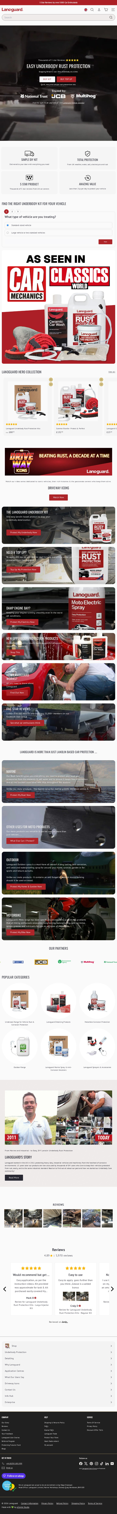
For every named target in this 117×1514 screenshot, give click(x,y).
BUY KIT (47, 79)
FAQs (46, 1426)
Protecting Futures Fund (11, 1445)
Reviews (5, 1426)
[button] (13, 1218)
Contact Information (29, 1503)
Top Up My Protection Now (23, 569)
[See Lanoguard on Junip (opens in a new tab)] (65, 1322)
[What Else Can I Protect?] (58, 827)
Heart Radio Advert (51, 1441)
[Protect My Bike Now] (58, 919)
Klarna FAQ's (49, 1430)
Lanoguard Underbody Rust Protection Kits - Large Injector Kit (31, 1305)
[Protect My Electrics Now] (58, 608)
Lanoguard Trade (50, 1434)
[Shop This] (58, 646)
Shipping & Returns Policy (54, 1423)
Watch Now (58, 497)
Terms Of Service (93, 1423)
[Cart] (106, 9)
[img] (35, 1298)
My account (48, 1445)
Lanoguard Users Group (89, 1468)
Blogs (4, 1449)
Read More (14, 1177)
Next (105, 242)
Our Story (5, 1423)
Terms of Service (95, 1503)
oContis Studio (23, 1507)
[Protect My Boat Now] (58, 781)
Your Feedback (7, 1434)
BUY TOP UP (66, 79)
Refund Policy (62, 1503)
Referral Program (8, 1441)
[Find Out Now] (58, 681)
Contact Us (6, 1430)
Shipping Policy (78, 1503)
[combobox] (58, 17)
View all (111, 372)
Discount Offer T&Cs (95, 1430)
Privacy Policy (92, 1426)
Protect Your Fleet (51, 1437)
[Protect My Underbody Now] (58, 525)
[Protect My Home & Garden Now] (58, 873)
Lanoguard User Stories (11, 1437)
